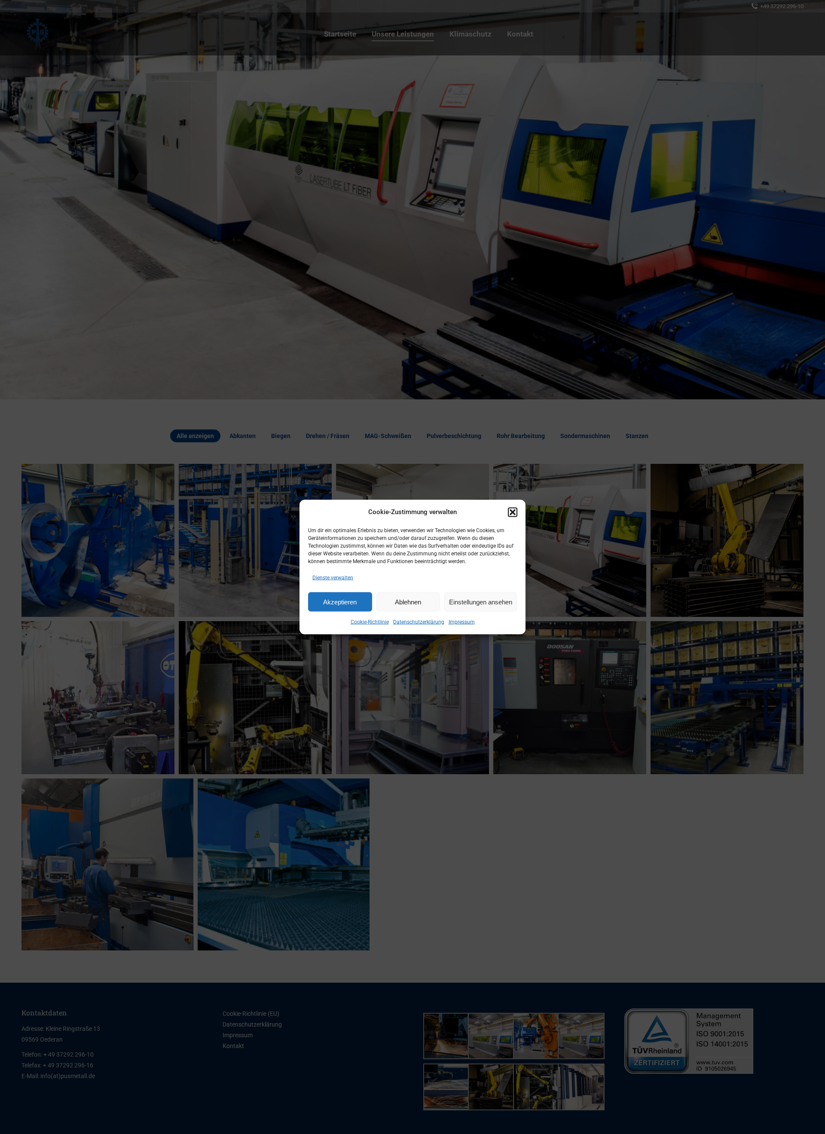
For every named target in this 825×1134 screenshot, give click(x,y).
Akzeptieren (340, 601)
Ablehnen (408, 601)
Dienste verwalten (332, 578)
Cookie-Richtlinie (370, 622)
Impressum (462, 622)
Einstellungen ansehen (480, 601)
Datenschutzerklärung (418, 622)
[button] (512, 512)
